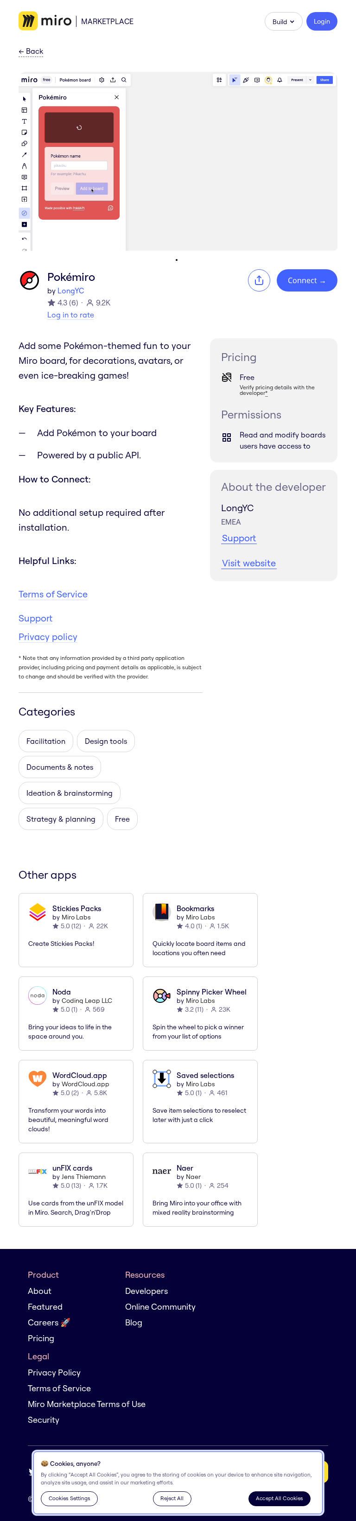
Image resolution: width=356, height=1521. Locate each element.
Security (43, 1419)
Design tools (106, 741)
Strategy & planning (60, 819)
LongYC (70, 290)
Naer (193, 1176)
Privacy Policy (54, 1372)
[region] (178, 1482)
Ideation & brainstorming (69, 793)
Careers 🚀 (49, 1322)
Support (35, 618)
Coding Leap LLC (87, 1000)
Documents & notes (59, 767)
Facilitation (45, 741)
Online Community (160, 1306)
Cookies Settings (69, 1498)
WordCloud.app (85, 1084)
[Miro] (45, 21)
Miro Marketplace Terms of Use (87, 1404)
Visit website (249, 563)
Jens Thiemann (84, 1176)
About (39, 1291)
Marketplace (107, 21)
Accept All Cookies (279, 1498)
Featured (45, 1306)
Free (122, 819)
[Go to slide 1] (177, 260)
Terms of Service (53, 594)
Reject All (172, 1498)
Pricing (41, 1338)
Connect (307, 280)
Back (31, 51)
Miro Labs (76, 917)
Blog (133, 1322)
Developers (146, 1291)
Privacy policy (48, 636)
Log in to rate (70, 314)
